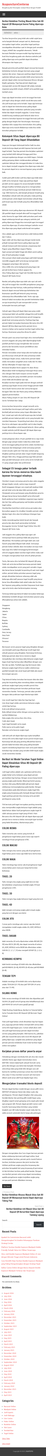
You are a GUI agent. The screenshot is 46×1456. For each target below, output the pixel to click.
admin (16, 32)
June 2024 (8, 1371)
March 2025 (8, 1344)
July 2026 (7, 1296)
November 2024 (10, 1356)
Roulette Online (10, 1424)
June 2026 (8, 1299)
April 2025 (8, 1341)
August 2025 (9, 1329)
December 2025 (10, 1317)
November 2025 (10, 1320)
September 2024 (10, 1362)
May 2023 (7, 1392)
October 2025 (9, 1323)
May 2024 (7, 1374)
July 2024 (7, 1368)
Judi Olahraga (9, 1415)
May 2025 (7, 1338)
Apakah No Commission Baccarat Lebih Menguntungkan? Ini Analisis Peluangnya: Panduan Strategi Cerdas (20, 1240)
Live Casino (8, 1418)
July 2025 (7, 1332)
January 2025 (9, 1350)
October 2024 (9, 1359)
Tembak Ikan (8, 1430)
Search (4, 1220)
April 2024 (8, 1377)
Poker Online (9, 1421)
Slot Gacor (7, 1186)
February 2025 (9, 1347)
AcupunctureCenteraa (15, 4)
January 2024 (9, 1386)
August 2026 (9, 1293)
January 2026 (9, 1314)
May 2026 (7, 1302)
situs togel (6, 1444)
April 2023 (8, 1395)
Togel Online (8, 1433)
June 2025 (8, 1335)
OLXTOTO (29, 1451)
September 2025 (10, 1326)
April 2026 (8, 1305)
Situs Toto (6, 1438)
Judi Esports (8, 1412)
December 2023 (10, 1389)
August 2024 (9, 1365)
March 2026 (8, 1308)
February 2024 (9, 1383)
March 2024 (8, 1380)
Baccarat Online (10, 1406)
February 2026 (9, 1311)
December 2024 (10, 1353)
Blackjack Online (10, 1409)
